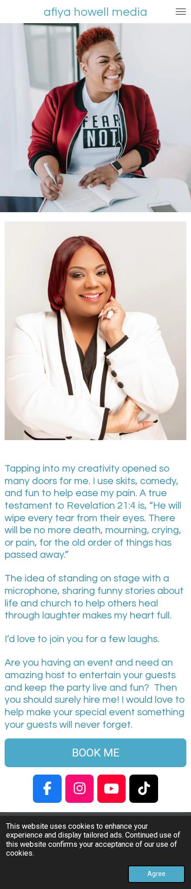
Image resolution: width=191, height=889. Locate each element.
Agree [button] (156, 874)
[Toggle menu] (181, 11)
